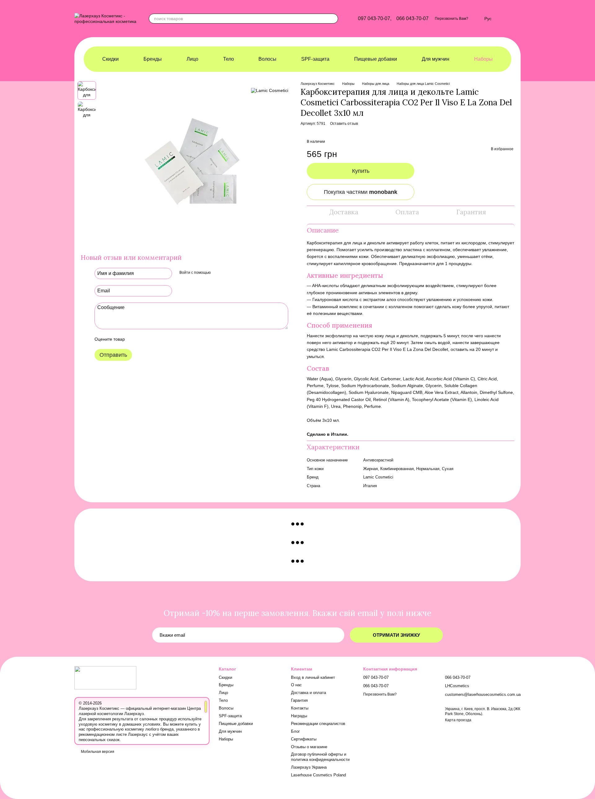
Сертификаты (303, 739)
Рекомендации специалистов (318, 723)
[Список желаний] (476, 18)
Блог (295, 731)
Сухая (447, 468)
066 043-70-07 (412, 18)
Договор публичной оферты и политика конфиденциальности (320, 757)
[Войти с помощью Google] (227, 273)
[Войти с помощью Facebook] (217, 273)
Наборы (483, 59)
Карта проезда (458, 720)
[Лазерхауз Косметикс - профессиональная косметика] (105, 677)
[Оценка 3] (155, 339)
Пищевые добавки (375, 59)
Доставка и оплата (308, 692)
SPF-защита (315, 59)
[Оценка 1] (135, 339)
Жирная (370, 468)
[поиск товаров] (333, 19)
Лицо (192, 59)
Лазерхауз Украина (309, 767)
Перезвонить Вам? (451, 18)
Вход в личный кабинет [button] (313, 677)
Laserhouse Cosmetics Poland (318, 775)
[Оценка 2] (145, 339)
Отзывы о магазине (309, 746)
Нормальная (427, 468)
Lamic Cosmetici (378, 477)
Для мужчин (435, 59)
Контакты (299, 708)
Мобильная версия (97, 751)
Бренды (152, 59)
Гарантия (299, 700)
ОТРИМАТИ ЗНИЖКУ (396, 635)
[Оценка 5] (175, 339)
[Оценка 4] (165, 339)
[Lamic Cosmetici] (269, 90)
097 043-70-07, (374, 18)
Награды (299, 716)
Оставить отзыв (344, 123)
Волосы (267, 59)
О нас (296, 685)
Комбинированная (397, 468)
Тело (228, 59)
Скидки (110, 59)
